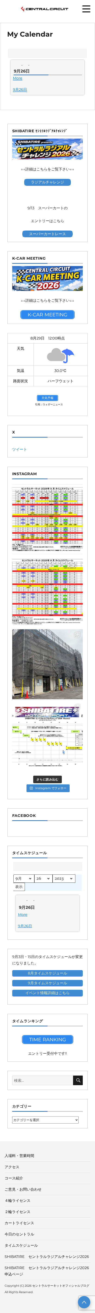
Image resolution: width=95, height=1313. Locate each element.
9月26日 (20, 89)
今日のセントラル (19, 1234)
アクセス (12, 1167)
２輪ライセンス (17, 1212)
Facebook (24, 815)
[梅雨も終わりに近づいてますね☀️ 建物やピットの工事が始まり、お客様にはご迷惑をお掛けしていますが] (47, 664)
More (17, 78)
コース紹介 (14, 1178)
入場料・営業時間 (19, 1156)
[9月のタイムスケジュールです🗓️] (47, 519)
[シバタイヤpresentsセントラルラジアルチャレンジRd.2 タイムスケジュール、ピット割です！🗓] (47, 737)
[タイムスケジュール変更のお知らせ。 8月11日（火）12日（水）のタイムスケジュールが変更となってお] (47, 592)
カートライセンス (19, 1223)
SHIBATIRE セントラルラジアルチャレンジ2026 (47, 1256)
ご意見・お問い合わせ (23, 1189)
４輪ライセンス (17, 1200)
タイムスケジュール (21, 1245)
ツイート (19, 449)
